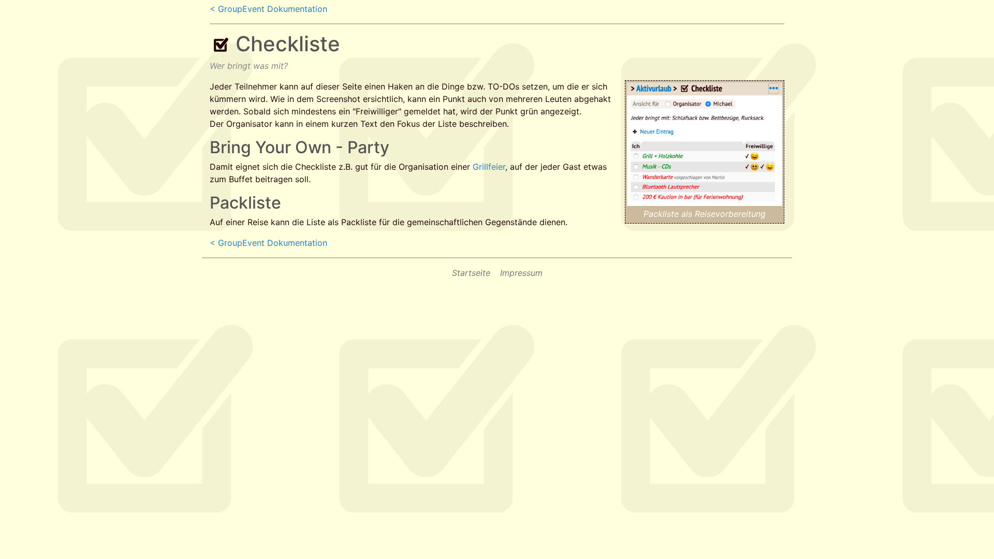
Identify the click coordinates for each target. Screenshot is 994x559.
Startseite (471, 273)
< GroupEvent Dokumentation (268, 9)
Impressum (521, 273)
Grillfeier (489, 166)
